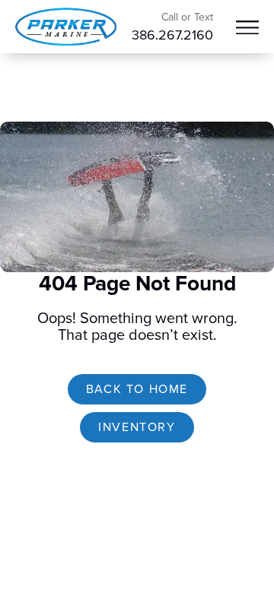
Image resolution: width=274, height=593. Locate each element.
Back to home (137, 389)
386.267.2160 (172, 35)
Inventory (136, 427)
